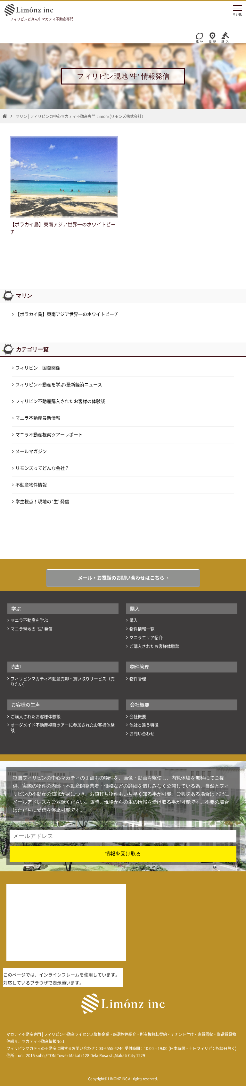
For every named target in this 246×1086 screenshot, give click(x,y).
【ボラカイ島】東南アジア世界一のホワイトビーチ (67, 314)
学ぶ (16, 608)
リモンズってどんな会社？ (42, 468)
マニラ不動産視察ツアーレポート (49, 434)
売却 (16, 666)
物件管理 (139, 666)
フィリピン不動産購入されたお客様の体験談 (60, 401)
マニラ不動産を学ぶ (29, 620)
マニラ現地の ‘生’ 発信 (32, 629)
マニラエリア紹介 (146, 638)
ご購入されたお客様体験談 (154, 646)
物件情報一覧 (141, 629)
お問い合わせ (141, 734)
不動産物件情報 (31, 485)
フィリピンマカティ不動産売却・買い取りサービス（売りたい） (63, 681)
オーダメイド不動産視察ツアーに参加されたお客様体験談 (63, 728)
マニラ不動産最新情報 (37, 418)
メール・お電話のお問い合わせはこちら (121, 577)
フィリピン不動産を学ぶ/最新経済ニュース (58, 384)
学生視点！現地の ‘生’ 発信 (42, 501)
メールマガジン (31, 451)
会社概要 (139, 704)
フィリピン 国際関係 (37, 368)
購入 (135, 608)
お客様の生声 (25, 704)
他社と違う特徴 (144, 725)
